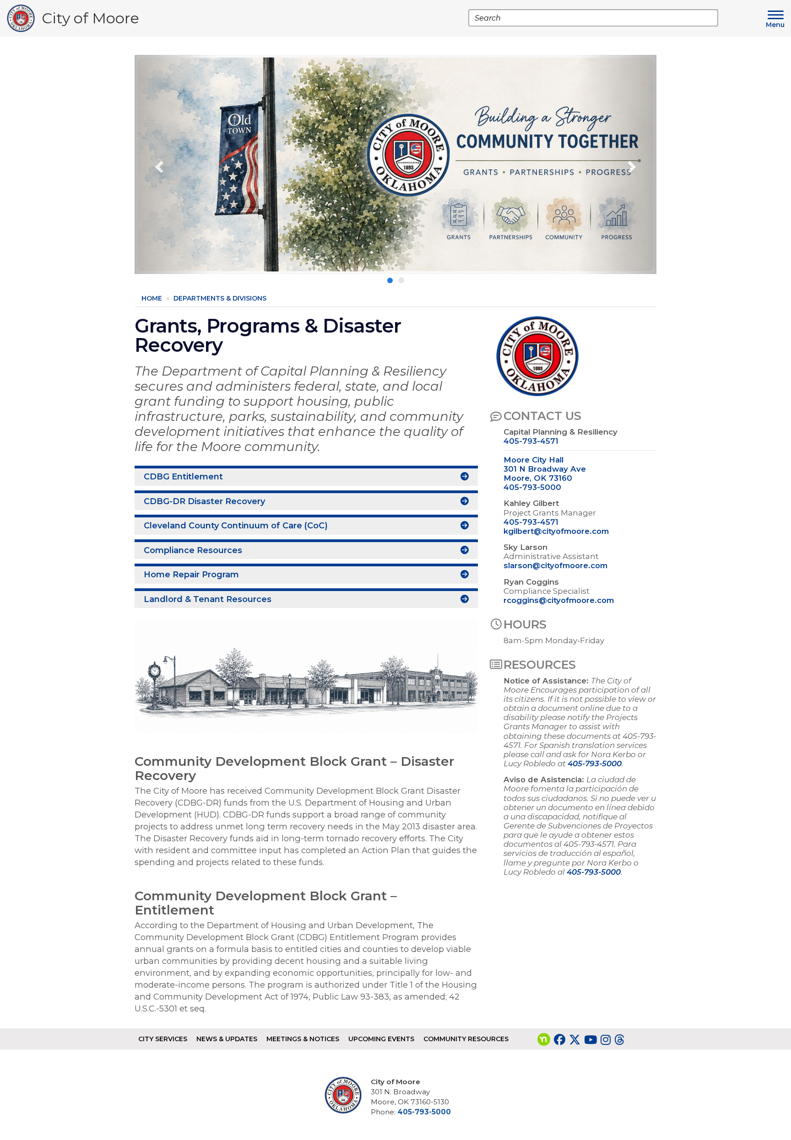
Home (151, 298)
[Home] (24, 18)
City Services (162, 1039)
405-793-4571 (531, 441)
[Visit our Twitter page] (574, 1040)
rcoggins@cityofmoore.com (559, 600)
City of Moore (90, 20)
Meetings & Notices (302, 1039)
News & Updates (226, 1039)
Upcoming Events (381, 1039)
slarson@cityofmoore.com (555, 565)
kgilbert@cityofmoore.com (556, 531)
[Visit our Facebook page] (559, 1040)
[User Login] (346, 1095)
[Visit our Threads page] (619, 1040)
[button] (174, 164)
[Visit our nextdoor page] (543, 1040)
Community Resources (466, 1039)
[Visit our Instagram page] (606, 1040)
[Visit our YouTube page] (590, 1040)
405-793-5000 (532, 487)
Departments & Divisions (219, 298)
